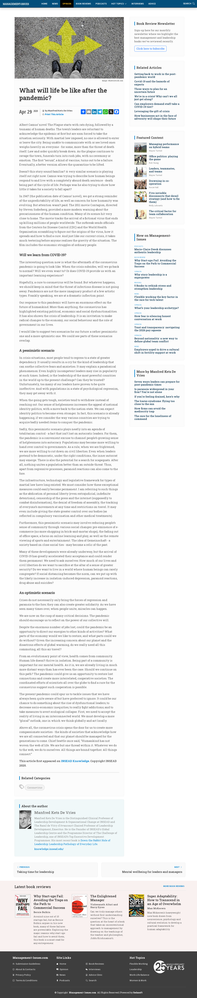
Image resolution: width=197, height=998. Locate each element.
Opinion (66, 3)
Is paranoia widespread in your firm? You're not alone (154, 390)
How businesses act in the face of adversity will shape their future (155, 117)
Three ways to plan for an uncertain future (150, 90)
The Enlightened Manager (103, 898)
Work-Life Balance (139, 975)
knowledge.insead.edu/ (49, 849)
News (55, 3)
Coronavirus (34, 787)
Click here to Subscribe (150, 48)
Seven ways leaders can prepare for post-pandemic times (157, 383)
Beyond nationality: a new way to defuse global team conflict (156, 340)
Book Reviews (83, 3)
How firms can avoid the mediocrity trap (149, 410)
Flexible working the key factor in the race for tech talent (156, 298)
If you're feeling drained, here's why (157, 396)
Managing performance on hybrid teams (164, 145)
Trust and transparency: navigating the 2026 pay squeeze (157, 329)
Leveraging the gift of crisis (152, 111)
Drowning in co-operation (159, 182)
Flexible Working (139, 964)
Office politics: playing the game (163, 158)
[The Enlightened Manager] (81, 918)
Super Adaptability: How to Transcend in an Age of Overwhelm (164, 900)
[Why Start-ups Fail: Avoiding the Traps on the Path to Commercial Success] (24, 920)
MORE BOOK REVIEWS (174, 886)
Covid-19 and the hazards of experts (152, 83)
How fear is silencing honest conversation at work (152, 317)
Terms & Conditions (26, 980)
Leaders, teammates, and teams (162, 170)
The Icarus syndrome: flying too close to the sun (154, 402)
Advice (152, 3)
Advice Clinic (95, 975)
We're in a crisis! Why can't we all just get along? (155, 98)
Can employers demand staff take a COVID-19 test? (156, 105)
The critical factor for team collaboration (162, 212)
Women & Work (138, 980)
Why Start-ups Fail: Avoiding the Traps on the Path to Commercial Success (155, 263)
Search (92, 980)
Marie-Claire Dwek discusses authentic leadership (152, 251)
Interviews (137, 3)
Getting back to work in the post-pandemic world (155, 75)
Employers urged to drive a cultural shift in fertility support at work (156, 351)
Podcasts (101, 3)
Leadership (136, 969)
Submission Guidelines (28, 964)
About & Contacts (25, 969)
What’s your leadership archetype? (156, 308)
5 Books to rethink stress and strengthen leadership (152, 287)
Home (44, 3)
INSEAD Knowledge (75, 761)
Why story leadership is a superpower (150, 276)
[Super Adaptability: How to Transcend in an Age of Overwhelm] (138, 914)
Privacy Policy (23, 975)
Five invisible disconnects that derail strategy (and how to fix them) (164, 197)
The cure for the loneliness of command (152, 417)
